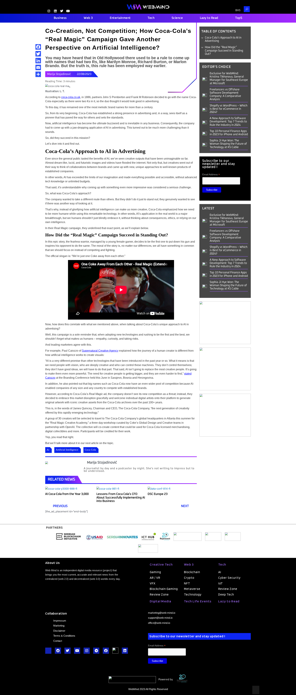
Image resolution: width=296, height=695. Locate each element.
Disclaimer (59, 630)
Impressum (59, 620)
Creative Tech (161, 564)
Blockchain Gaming (164, 589)
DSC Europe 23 (158, 494)
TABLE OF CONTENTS (218, 31)
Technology (192, 594)
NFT (187, 583)
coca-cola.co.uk (70, 97)
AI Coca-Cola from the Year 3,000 (67, 494)
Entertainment (120, 18)
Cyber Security (229, 578)
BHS (238, 10)
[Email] (38, 67)
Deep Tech (226, 594)
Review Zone (159, 594)
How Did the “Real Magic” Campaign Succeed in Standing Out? (224, 50)
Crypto (189, 578)
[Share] (38, 74)
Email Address (211, 174)
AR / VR (155, 578)
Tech (151, 18)
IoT (220, 583)
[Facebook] (38, 46)
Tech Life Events (198, 601)
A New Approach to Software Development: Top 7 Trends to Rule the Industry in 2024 (228, 121)
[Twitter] (38, 53)
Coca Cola (90, 449)
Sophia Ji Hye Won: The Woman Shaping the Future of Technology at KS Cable (228, 143)
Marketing (58, 625)
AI (219, 572)
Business (60, 18)
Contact (57, 640)
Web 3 (88, 18)
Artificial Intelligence (67, 449)
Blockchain (192, 572)
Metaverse (192, 589)
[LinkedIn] (38, 60)
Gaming (155, 572)
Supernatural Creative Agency (100, 350)
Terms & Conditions (64, 635)
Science (177, 18)
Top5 (238, 18)
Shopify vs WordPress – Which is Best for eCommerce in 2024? (228, 108)
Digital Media (160, 601)
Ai (48, 449)
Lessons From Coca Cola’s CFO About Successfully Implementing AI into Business (120, 498)
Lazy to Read (209, 18)
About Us (52, 563)
